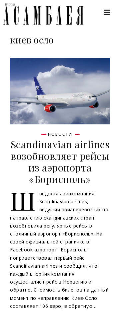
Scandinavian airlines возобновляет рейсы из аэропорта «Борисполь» (60, 162)
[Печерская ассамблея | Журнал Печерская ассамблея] (40, 14)
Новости (60, 134)
